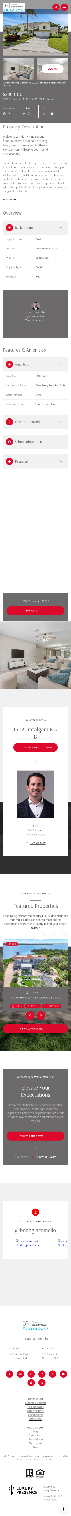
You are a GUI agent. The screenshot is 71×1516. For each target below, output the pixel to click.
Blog (35, 1431)
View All (53, 69)
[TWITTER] (52, 1374)
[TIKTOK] (42, 1374)
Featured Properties (35, 1402)
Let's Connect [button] (35, 1418)
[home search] (56, 7)
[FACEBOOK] (9, 1374)
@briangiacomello (35, 1230)
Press (35, 1447)
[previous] (30, 1015)
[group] (35, 1263)
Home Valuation (35, 1410)
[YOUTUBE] (63, 1374)
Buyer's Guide (35, 1435)
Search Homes (35, 1414)
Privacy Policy (50, 1499)
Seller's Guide (36, 1439)
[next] (41, 1015)
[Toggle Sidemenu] (64, 7)
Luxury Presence (51, 1490)
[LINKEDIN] (31, 1374)
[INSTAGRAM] (20, 1374)
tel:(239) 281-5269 (18, 1354)
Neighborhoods (35, 1406)
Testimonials (35, 1443)
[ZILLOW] (42, 1382)
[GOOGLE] (31, 1382)
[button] (35, 1136)
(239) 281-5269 (37, 316)
